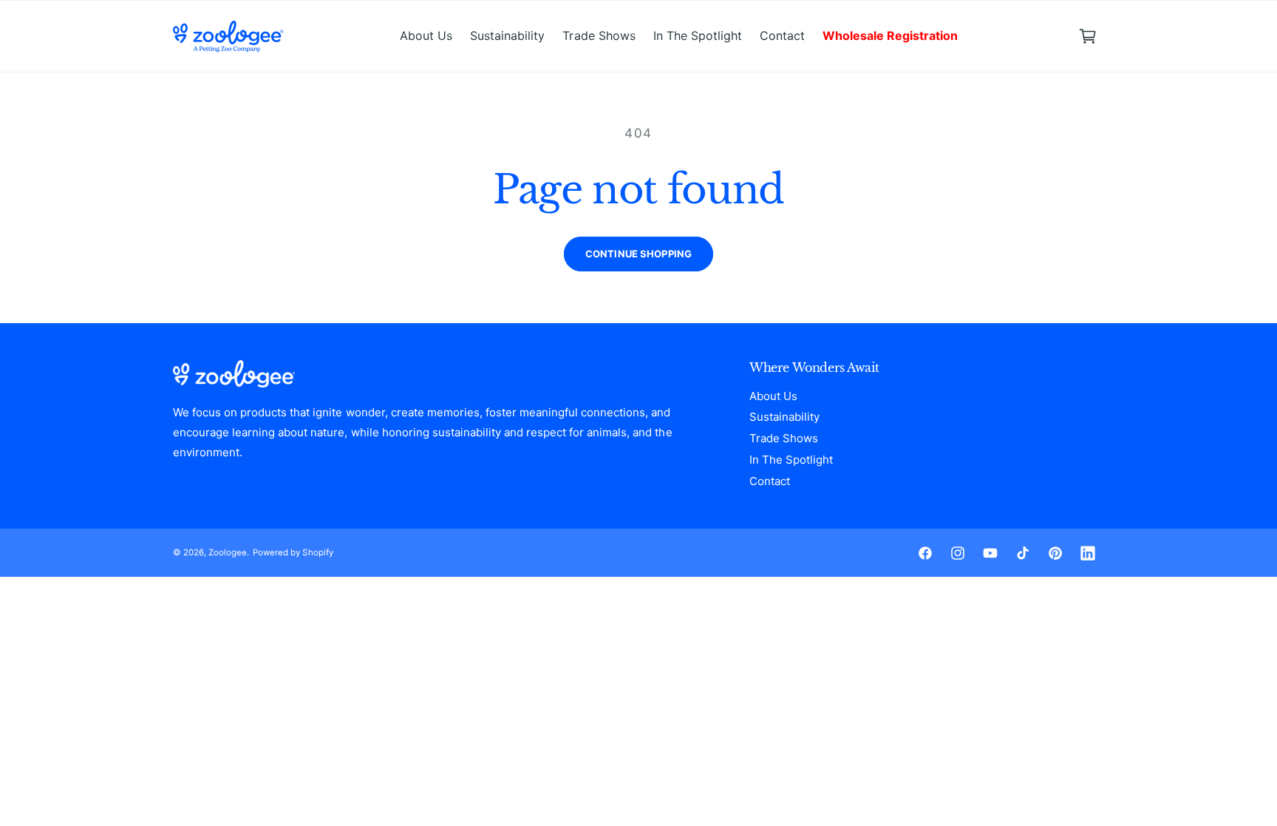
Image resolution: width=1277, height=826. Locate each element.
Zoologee (227, 552)
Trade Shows (783, 438)
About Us (773, 396)
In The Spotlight (791, 460)
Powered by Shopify (293, 552)
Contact (769, 481)
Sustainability (784, 417)
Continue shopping (638, 254)
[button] (1088, 36)
